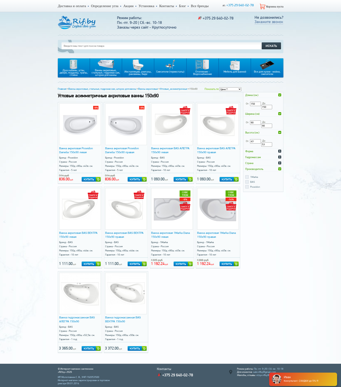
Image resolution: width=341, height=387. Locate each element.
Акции (128, 6)
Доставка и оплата (72, 6)
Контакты (166, 6)
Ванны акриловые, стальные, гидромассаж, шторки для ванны (102, 88)
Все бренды (200, 6)
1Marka (254, 176)
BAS (252, 181)
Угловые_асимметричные (173, 88)
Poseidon (255, 186)
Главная (62, 88)
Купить (89, 179)
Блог (182, 6)
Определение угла (104, 6)
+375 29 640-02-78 (240, 5)
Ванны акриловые (148, 88)
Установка (146, 6)
